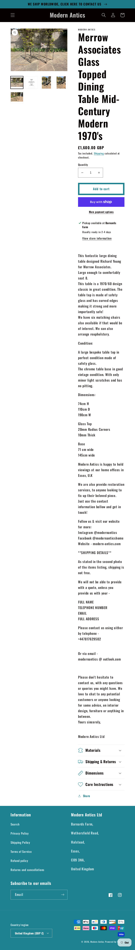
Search (15, 824)
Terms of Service (21, 851)
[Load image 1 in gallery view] (17, 82)
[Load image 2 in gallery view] (31, 82)
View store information (97, 238)
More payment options (101, 212)
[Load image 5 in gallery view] (17, 97)
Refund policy (19, 860)
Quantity (83, 165)
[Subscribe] (62, 895)
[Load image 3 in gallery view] (46, 82)
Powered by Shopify (114, 941)
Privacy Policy (20, 833)
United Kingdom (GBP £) (29, 933)
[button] (12, 15)
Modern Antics (97, 941)
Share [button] (86, 796)
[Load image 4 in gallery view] (61, 82)
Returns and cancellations (27, 870)
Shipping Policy (20, 842)
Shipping (99, 153)
